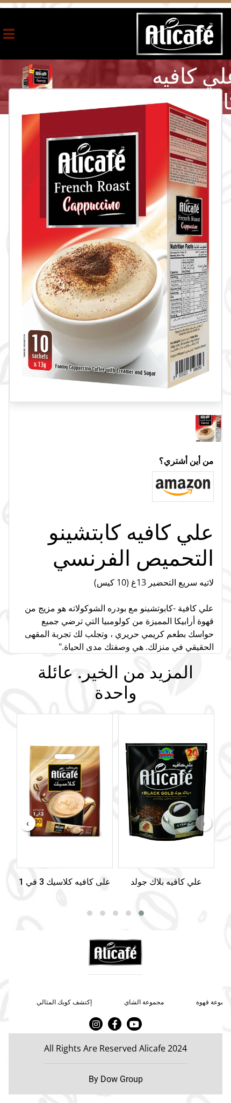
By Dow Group (116, 1079)
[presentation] (204, 823)
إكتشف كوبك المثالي (64, 1002)
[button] (141, 913)
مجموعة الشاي (144, 1002)
